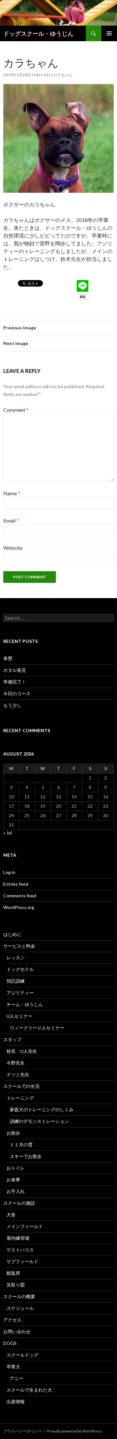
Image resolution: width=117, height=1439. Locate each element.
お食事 (13, 1179)
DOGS (10, 1343)
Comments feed (19, 895)
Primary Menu (109, 33)
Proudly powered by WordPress (74, 1431)
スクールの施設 (19, 1203)
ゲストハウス (20, 1249)
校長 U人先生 (21, 1051)
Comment (16, 410)
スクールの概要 (19, 1296)
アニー (16, 1378)
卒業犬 (13, 1366)
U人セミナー (19, 1016)
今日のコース (17, 693)
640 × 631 (42, 74)
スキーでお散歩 (26, 1156)
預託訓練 (15, 981)
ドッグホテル (20, 969)
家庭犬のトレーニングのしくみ (41, 1109)
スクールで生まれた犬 (29, 1390)
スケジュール (20, 1308)
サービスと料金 (19, 946)
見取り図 (15, 1284)
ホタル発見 (14, 670)
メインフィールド (24, 1226)
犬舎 (11, 1214)
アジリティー (20, 992)
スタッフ (12, 1039)
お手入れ (15, 1191)
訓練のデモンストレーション (39, 1121)
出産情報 (15, 1401)
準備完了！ (14, 681)
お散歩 (13, 1133)
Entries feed (15, 884)
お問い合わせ (17, 1331)
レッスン (15, 957)
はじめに (12, 934)
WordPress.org (18, 907)
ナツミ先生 (17, 1074)
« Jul (7, 832)
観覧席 (13, 1273)
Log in (9, 872)
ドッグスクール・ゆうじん (38, 33)
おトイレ (15, 1168)
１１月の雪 (21, 1144)
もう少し (12, 705)
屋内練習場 (17, 1238)
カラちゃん (63, 74)
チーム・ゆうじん (24, 1004)
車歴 (7, 658)
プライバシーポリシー (22, 1431)
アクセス (12, 1319)
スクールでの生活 (21, 1086)
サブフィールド (22, 1261)
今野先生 (15, 1062)
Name (11, 493)
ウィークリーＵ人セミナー (37, 1027)
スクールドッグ (22, 1355)
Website (12, 548)
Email (11, 520)
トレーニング (20, 1098)
